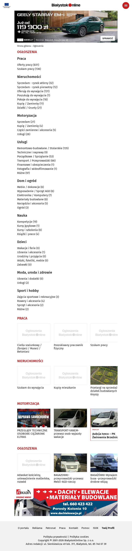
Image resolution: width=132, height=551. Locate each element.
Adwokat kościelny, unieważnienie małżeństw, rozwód (33, 478)
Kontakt (73, 528)
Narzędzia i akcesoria (30, 203)
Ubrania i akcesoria (29, 252)
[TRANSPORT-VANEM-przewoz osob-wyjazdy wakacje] (70, 418)
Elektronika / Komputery (32, 195)
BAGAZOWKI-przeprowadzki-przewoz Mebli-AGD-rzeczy (68, 478)
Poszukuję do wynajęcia (31, 95)
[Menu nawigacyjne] (125, 5)
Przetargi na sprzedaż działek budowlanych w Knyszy (104, 391)
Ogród (21, 207)
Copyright (43, 540)
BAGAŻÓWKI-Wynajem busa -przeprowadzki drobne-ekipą (103, 478)
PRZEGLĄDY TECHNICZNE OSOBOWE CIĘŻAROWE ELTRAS (32, 434)
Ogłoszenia (38, 46)
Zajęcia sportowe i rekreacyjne (36, 297)
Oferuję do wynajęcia (30, 91)
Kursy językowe (26, 225)
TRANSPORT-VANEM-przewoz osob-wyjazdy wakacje (67, 434)
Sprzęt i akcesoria (28, 305)
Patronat (51, 528)
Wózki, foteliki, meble (30, 260)
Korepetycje (24, 221)
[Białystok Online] (66, 5)
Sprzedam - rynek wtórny (32, 83)
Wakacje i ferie (26, 248)
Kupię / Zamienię (28, 103)
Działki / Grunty (27, 107)
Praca (62, 528)
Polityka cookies (79, 536)
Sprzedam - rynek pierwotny (34, 87)
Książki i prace (26, 234)
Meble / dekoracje (28, 187)
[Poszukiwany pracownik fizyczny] (70, 332)
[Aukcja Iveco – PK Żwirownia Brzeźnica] (107, 418)
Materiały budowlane (30, 199)
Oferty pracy (24, 64)
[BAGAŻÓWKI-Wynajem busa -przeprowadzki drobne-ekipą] (107, 463)
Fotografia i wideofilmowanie (35, 168)
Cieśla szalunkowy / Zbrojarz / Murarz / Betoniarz (29, 348)
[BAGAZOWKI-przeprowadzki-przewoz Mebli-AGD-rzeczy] (70, 463)
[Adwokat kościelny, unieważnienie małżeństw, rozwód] (33, 463)
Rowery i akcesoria (29, 301)
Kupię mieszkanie (65, 387)
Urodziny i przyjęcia (29, 256)
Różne (21, 173)
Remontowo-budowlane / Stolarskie (39, 148)
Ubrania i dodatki (28, 278)
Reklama (37, 528)
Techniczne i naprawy (30, 152)
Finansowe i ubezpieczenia (34, 164)
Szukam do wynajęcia (30, 387)
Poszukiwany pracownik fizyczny (68, 346)
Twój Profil (108, 528)
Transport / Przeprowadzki (33, 160)
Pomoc (85, 528)
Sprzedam (23, 121)
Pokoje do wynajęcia (29, 99)
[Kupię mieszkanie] (70, 375)
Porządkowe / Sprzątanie (32, 156)
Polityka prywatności (55, 536)
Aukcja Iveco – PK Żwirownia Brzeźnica (105, 435)
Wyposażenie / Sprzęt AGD (33, 191)
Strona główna (24, 46)
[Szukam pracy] (107, 332)
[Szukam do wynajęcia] (33, 375)
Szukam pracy (25, 69)
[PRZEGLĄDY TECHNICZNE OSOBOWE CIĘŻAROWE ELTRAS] (33, 418)
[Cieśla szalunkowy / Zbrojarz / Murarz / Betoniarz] (33, 332)
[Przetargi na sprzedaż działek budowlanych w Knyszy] (107, 375)
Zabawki (22, 264)
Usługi (21, 134)
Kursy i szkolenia (27, 230)
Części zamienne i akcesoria (34, 130)
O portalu (23, 528)
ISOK (95, 528)
